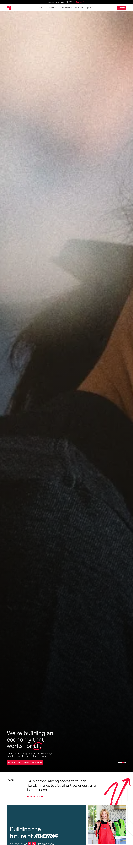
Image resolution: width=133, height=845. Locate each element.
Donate (122, 8)
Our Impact (79, 8)
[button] (41, 8)
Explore (88, 8)
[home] (9, 8)
